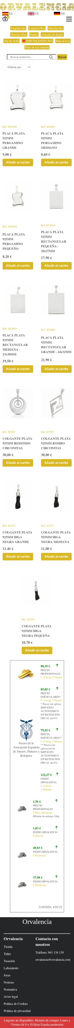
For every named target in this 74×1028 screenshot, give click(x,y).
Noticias (9, 982)
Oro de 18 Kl (11, 41)
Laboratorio (11, 968)
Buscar (62, 57)
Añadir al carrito (18, 162)
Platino (34, 34)
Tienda (8, 946)
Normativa (10, 989)
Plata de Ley (63, 41)
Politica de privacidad (17, 1011)
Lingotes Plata (37, 28)
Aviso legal (11, 996)
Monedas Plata (19, 34)
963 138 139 (56, 952)
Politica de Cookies (16, 1003)
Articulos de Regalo (52, 34)
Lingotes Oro (18, 28)
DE (63, 13)
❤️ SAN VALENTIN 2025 (37, 41)
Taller (7, 954)
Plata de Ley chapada (37, 47)
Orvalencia (37, 921)
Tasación (9, 961)
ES (11, 13)
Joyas (7, 975)
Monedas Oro (55, 28)
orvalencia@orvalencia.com (53, 959)
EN (37, 13)
